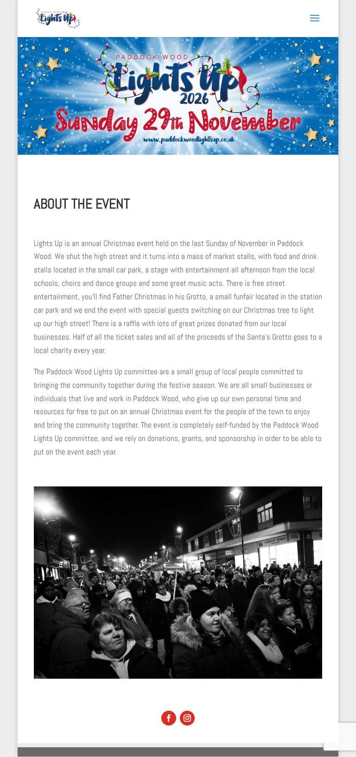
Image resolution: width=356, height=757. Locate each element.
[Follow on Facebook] (168, 718)
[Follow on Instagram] (187, 718)
